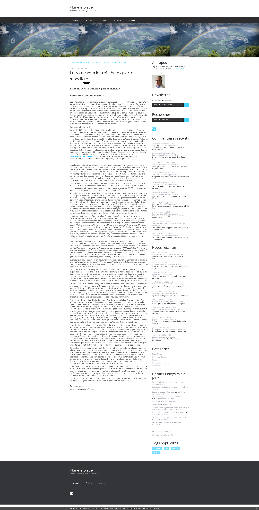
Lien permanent (78, 386)
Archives (89, 20)
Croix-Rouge (157, 354)
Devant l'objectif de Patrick (165, 399)
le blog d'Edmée (161, 419)
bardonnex (157, 448)
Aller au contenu (7, 2)
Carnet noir (156, 405)
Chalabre (167, 405)
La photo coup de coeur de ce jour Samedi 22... (169, 397)
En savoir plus (156, 508)
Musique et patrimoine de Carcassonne (167, 409)
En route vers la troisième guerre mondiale (101, 75)
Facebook (131, 20)
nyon (166, 448)
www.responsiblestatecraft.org (83, 156)
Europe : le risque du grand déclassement (167, 301)
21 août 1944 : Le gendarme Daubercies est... (169, 408)
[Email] (154, 129)
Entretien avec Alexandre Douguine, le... (167, 264)
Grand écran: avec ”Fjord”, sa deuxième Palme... (169, 417)
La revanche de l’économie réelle (164, 294)
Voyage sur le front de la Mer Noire (115, 62)
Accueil (76, 20)
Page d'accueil (96, 62)
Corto (154, 145)
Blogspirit (117, 20)
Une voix (155, 402)
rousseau (175, 448)
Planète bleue (81, 7)
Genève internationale (160, 363)
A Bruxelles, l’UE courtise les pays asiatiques (168, 225)
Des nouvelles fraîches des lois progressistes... (169, 382)
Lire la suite (179, 68)
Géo (153, 155)
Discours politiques (159, 357)
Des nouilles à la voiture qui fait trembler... (168, 309)
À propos (102, 20)
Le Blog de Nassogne (160, 414)
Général (155, 360)
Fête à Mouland (158, 422)
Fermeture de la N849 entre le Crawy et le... (168, 412)
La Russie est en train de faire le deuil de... (168, 254)
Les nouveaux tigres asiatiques (80, 62)
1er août (156, 452)
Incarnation (159, 384)
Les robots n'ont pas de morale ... (164, 387)
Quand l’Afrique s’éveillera (169, 145)
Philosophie (156, 366)
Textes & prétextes (169, 402)
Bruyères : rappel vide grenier (163, 392)
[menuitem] (76, 20)
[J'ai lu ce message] (257, 508)
